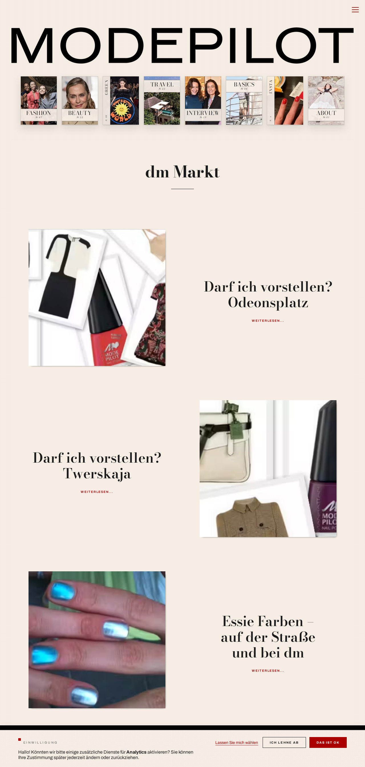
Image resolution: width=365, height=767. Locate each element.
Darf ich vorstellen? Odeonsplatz (268, 294)
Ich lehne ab (284, 742)
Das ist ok (328, 742)
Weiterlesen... (268, 320)
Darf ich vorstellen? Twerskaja (97, 465)
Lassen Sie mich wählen (236, 742)
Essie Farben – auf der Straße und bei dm (268, 637)
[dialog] (182, 748)
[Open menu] (355, 10)
